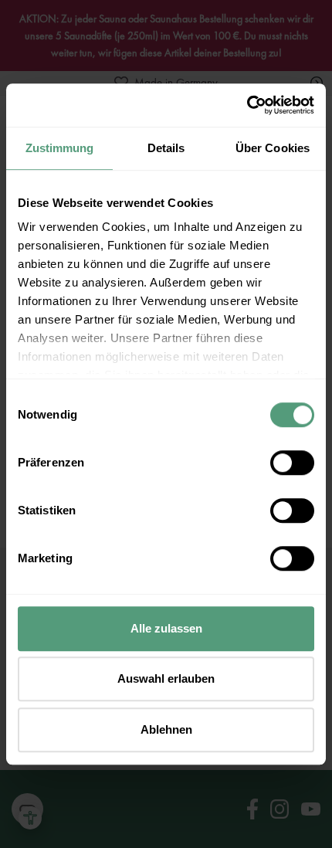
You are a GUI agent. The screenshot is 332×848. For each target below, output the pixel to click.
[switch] (292, 462)
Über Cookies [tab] (272, 147)
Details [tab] (166, 147)
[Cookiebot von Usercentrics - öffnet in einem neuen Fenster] (246, 105)
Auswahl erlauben (166, 678)
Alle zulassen (166, 628)
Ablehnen (166, 729)
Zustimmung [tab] (59, 147)
